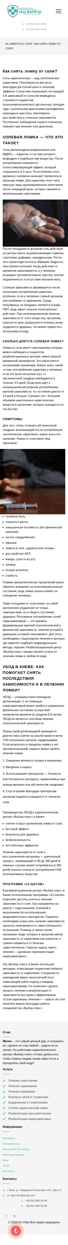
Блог (29, 44)
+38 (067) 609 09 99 (35, 29)
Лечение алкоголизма (23, 1080)
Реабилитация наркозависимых (29, 1118)
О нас (6, 1165)
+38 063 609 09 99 (36, 1200)
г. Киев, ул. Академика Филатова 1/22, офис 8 (34, 1190)
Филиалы (9, 1138)
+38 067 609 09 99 (36, 1205)
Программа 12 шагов (16, 1149)
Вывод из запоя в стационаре (28, 1097)
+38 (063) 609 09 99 (35, 24)
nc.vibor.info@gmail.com (21, 1195)
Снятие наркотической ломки (28, 1108)
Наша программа (13, 1154)
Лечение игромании (21, 1091)
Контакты (9, 1171)
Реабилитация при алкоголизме (29, 1113)
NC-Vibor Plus (14, 44)
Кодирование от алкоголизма (28, 1102)
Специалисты (11, 1143)
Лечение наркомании (22, 1086)
